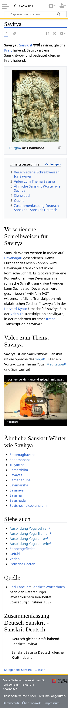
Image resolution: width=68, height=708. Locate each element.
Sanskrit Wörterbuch (48, 587)
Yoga (39, 359)
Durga (14, 148)
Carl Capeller (20, 587)
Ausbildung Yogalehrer (28, 538)
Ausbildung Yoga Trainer (29, 533)
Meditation (55, 364)
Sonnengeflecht (22, 548)
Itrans (50, 319)
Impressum (52, 703)
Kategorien (11, 670)
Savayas (16, 475)
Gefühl (15, 554)
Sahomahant (20, 459)
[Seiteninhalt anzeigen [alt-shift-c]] (6, 34)
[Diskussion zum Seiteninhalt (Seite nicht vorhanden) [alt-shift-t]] (15, 34)
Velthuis (16, 313)
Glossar (40, 670)
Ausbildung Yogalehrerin (29, 543)
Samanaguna (20, 480)
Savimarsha (19, 485)
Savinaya (17, 490)
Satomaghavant (22, 454)
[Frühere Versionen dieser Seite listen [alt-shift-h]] (55, 34)
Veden (15, 559)
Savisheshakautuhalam (28, 505)
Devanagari (13, 258)
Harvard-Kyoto (15, 308)
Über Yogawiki (31, 703)
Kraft (8, 50)
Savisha (16, 495)
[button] (35, 400)
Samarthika (19, 470)
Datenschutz (11, 703)
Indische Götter (22, 564)
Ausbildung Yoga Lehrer (29, 528)
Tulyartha (17, 465)
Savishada (18, 500)
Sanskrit (25, 45)
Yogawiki (23, 5)
